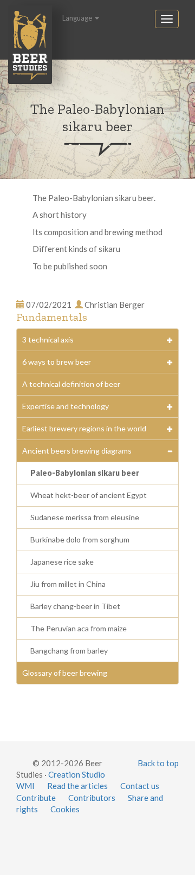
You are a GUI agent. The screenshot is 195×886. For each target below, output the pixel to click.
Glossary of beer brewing (64, 672)
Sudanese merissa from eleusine (84, 517)
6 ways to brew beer (56, 361)
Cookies (65, 809)
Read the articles (77, 786)
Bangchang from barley (69, 650)
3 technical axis (48, 339)
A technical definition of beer (71, 384)
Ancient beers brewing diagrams (77, 450)
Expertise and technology (65, 406)
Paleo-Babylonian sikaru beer (84, 472)
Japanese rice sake (62, 561)
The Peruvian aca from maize (78, 628)
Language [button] (78, 18)
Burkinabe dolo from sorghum (79, 539)
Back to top (158, 763)
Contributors (91, 798)
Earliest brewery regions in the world (84, 428)
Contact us (139, 786)
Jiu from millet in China (68, 583)
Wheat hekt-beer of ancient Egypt (88, 495)
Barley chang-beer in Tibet (75, 606)
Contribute (36, 798)
